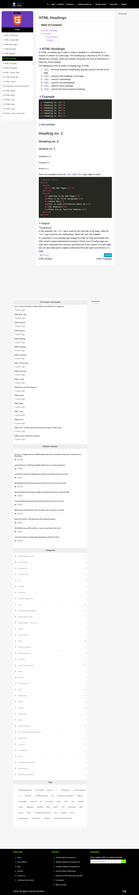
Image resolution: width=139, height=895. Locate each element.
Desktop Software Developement (68, 866)
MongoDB (40, 807)
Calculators (60, 880)
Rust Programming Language (42, 813)
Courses (60, 4)
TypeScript (64, 813)
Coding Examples (84, 4)
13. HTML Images (9, 90)
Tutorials (69, 4)
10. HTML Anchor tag (10, 77)
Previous (45, 255)
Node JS (55, 807)
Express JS (34, 801)
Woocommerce (36, 818)
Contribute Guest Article (25, 880)
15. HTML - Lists (8, 100)
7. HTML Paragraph (10, 63)
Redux (29, 813)
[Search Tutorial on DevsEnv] (47, 4)
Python (81, 807)
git (41, 801)
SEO (56, 813)
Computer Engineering (41, 795)
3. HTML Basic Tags (10, 44)
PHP (63, 807)
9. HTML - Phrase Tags (11, 72)
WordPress (47, 818)
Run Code (113, 4)
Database (79, 795)
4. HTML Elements (9, 49)
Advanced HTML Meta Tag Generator (69, 876)
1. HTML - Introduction (11, 35)
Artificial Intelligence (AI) (25, 790)
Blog (18, 866)
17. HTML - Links (9, 109)
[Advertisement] (127, 46)
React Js (21, 813)
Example (47, 34)
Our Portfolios (22, 862)
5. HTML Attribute (9, 53)
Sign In (124, 4)
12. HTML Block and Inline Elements (16, 86)
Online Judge (100, 4)
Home (53, 4)
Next (107, 255)
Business (50, 790)
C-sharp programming (79, 790)
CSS (52, 795)
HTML (66, 801)
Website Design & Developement (68, 862)
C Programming (65, 790)
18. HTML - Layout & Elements (14, 113)
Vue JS (72, 813)
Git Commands (49, 801)
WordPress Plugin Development (63, 818)
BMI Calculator (61, 885)
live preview (52, 37)
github (59, 801)
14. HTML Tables (9, 95)
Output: (50, 40)
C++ (20, 795)
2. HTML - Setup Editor (11, 40)
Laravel (21, 807)
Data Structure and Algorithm (65, 795)
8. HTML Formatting (10, 68)
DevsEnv (40, 891)
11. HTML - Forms (9, 81)
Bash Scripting (40, 790)
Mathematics (30, 807)
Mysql (48, 807)
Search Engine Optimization (66, 871)
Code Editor (28, 795)
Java (72, 801)
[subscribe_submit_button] (123, 861)
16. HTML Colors (9, 104)
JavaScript (81, 801)
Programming (72, 807)
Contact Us (21, 876)
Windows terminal (24, 818)
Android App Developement (66, 857)
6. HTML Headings (9, 58)
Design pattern (23, 801)
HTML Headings (50, 30)
